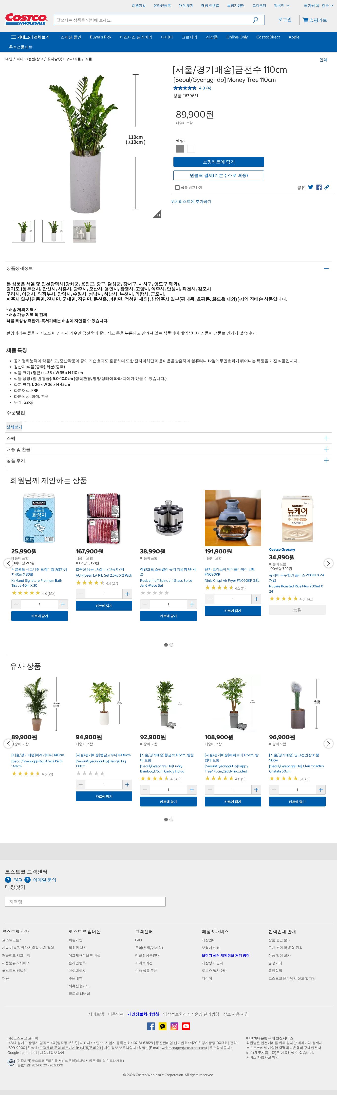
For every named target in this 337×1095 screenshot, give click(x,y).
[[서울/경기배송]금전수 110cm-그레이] (180, 148)
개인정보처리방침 (143, 1013)
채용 (5, 978)
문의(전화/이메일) (149, 947)
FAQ (138, 940)
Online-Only (237, 36)
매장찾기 (15, 887)
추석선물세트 (21, 46)
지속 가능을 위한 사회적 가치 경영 (28, 947)
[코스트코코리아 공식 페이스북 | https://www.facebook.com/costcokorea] (151, 1028)
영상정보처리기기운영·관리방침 (191, 1013)
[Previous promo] (8, 563)
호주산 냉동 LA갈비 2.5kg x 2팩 (100, 569)
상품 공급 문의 (279, 940)
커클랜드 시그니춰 (16, 955)
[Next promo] (328, 563)
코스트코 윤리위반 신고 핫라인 (292, 978)
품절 (297, 610)
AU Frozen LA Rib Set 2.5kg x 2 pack (104, 575)
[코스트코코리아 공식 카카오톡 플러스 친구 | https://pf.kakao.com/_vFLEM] (163, 1028)
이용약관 (116, 1013)
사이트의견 (143, 963)
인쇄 (323, 59)
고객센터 (144, 931)
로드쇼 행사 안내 (214, 970)
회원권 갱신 (78, 947)
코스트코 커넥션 (14, 970)
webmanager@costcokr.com (184, 1047)
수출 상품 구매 (146, 970)
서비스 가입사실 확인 (262, 1057)
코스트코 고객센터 (26, 871)
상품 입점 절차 (279, 955)
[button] (258, 20)
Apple (294, 36)
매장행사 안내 (212, 963)
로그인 (285, 19)
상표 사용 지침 (236, 1013)
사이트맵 (96, 1013)
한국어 (279, 5)
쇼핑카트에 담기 (219, 162)
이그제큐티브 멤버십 (84, 955)
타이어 (167, 36)
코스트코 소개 (16, 931)
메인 (8, 59)
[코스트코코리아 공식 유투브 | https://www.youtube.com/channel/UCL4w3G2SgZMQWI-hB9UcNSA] (186, 1028)
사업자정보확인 (52, 1052)
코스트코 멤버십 (85, 931)
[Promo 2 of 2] (171, 645)
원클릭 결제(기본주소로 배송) (219, 175)
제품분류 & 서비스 (16, 963)
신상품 (212, 36)
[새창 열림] (12, 1064)
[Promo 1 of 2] (166, 645)
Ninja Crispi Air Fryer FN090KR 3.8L (232, 580)
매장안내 (209, 940)
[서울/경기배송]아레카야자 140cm (37, 755)
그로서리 (189, 36)
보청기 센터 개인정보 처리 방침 (226, 955)
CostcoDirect (268, 36)
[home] (26, 19)
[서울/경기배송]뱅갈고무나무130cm (103, 755)
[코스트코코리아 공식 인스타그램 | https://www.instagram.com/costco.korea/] (174, 1028)
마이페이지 (77, 970)
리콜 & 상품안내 (147, 955)
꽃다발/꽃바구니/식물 (64, 59)
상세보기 (14, 426)
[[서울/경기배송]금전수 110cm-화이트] (191, 148)
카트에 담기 (39, 616)
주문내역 (75, 978)
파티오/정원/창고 (30, 59)
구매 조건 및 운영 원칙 (285, 947)
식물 (88, 59)
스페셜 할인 (71, 36)
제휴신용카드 (79, 986)
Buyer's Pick (100, 36)
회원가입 (75, 940)
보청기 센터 (211, 947)
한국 (325, 5)
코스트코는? (11, 940)
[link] (311, 187)
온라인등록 (77, 963)
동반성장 (275, 970)
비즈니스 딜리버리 (136, 36)
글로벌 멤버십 (79, 993)
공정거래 (275, 963)
